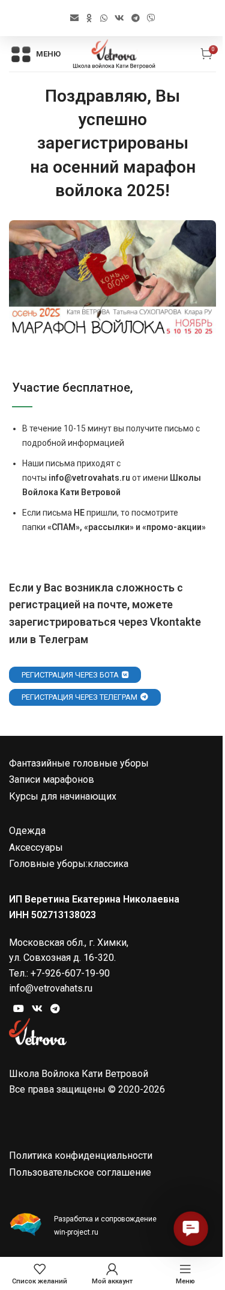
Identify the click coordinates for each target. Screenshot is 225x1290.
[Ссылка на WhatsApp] (104, 18)
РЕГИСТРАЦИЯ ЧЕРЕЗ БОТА (70, 674)
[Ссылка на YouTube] (18, 1008)
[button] (190, 1228)
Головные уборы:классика (68, 863)
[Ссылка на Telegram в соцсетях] (135, 18)
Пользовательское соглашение (80, 1172)
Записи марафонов (51, 779)
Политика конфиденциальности (80, 1155)
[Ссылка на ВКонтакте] (119, 18)
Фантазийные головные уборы (79, 763)
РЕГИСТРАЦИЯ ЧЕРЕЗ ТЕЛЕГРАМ (79, 697)
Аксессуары (36, 847)
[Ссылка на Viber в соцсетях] (151, 18)
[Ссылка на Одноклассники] (89, 18)
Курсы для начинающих (62, 796)
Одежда (27, 830)
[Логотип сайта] (114, 53)
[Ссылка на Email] (74, 18)
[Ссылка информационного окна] (112, 1225)
